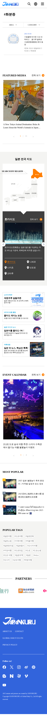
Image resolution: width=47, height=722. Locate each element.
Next (33, 135)
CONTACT (19, 631)
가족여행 (19, 541)
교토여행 (17, 560)
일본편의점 (8, 546)
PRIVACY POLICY (10, 645)
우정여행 (8, 550)
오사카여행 (32, 546)
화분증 (33, 51)
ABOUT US (7, 631)
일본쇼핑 (8, 541)
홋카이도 (11, 262)
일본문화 (30, 536)
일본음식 (21, 546)
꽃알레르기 (38, 48)
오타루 (10, 273)
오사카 (7, 560)
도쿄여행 (19, 536)
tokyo (36, 555)
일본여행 (8, 536)
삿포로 (33, 267)
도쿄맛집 (19, 550)
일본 (29, 555)
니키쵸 (10, 267)
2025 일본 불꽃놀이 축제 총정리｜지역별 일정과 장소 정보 (31, 482)
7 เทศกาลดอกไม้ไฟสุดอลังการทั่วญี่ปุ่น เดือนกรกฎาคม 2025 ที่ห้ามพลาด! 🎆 (31, 510)
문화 (26, 48)
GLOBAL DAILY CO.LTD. (13, 638)
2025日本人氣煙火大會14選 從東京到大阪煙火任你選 (31, 495)
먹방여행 (28, 560)
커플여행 (30, 541)
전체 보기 (36, 75)
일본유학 (19, 555)
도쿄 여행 (8, 555)
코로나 (27, 51)
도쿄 (31, 48)
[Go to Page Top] (41, 716)
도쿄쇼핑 (37, 550)
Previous (13, 135)
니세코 (33, 262)
